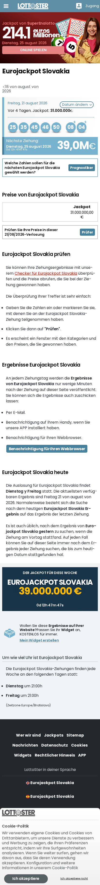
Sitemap (75, 735)
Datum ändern (75, 104)
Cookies (79, 745)
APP (82, 755)
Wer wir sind (28, 735)
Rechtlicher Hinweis (55, 755)
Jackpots (53, 735)
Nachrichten (25, 745)
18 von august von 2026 (20, 89)
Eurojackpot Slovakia (52, 783)
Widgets (22, 755)
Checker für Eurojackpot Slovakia (46, 273)
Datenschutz (54, 745)
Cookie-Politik (65, 868)
